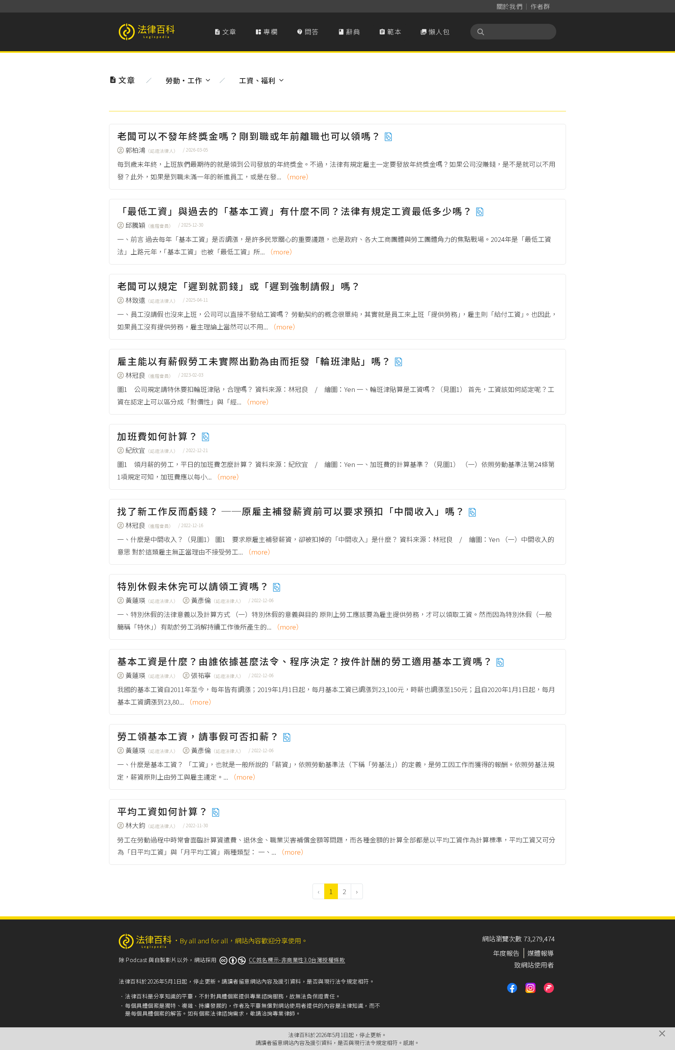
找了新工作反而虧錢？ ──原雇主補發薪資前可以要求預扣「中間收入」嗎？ (292, 511)
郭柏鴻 (151, 150)
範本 (390, 31)
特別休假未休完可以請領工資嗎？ (194, 586)
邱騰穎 (149, 225)
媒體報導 (540, 953)
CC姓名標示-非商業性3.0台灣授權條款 (297, 960)
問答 (307, 31)
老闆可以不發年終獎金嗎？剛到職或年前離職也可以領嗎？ (250, 136)
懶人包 (435, 31)
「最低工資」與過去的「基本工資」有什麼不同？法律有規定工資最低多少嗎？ (296, 211)
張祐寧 (217, 675)
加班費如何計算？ (159, 436)
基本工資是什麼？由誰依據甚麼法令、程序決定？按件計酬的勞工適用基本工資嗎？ (306, 661)
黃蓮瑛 (151, 600)
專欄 (266, 31)
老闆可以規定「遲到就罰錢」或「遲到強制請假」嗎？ (239, 286)
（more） (297, 176)
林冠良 (149, 375)
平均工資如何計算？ (164, 811)
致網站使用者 (534, 965)
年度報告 (506, 953)
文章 (225, 31)
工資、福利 (257, 80)
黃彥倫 (217, 600)
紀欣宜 (151, 450)
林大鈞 (151, 825)
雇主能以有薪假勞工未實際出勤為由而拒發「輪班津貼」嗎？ (255, 361)
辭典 (349, 31)
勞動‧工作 (184, 80)
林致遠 (151, 300)
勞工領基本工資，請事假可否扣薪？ (199, 736)
